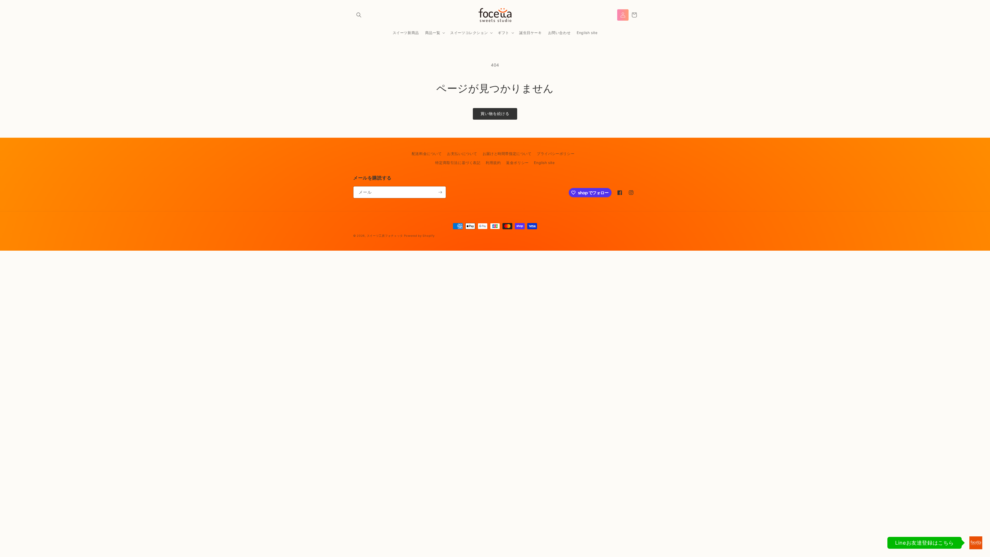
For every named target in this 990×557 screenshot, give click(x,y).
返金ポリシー (517, 162)
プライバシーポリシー (555, 153)
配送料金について (427, 153)
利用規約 (493, 162)
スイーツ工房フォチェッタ (385, 235)
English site (544, 162)
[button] (359, 15)
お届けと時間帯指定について (507, 153)
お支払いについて (462, 153)
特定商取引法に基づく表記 (457, 162)
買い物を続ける (495, 113)
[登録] (440, 192)
